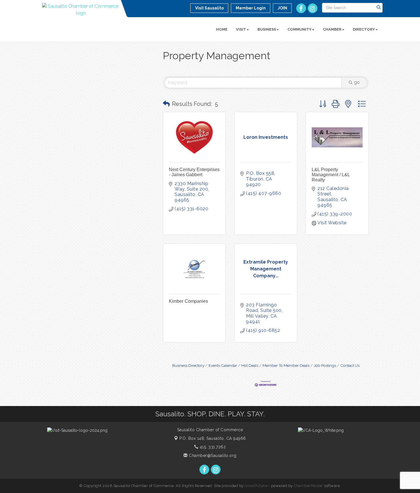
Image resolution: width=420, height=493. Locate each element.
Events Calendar (223, 365)
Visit (241, 29)
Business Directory (188, 365)
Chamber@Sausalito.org (212, 455)
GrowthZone (256, 486)
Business (266, 29)
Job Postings (325, 365)
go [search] (357, 82)
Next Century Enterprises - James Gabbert (194, 172)
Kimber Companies (188, 301)
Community (299, 29)
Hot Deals (249, 365)
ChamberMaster (308, 486)
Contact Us (349, 365)
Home (221, 29)
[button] (166, 104)
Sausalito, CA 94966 (212, 438)
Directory (364, 29)
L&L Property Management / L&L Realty (331, 174)
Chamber (332, 29)
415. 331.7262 (212, 447)
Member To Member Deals (286, 365)
